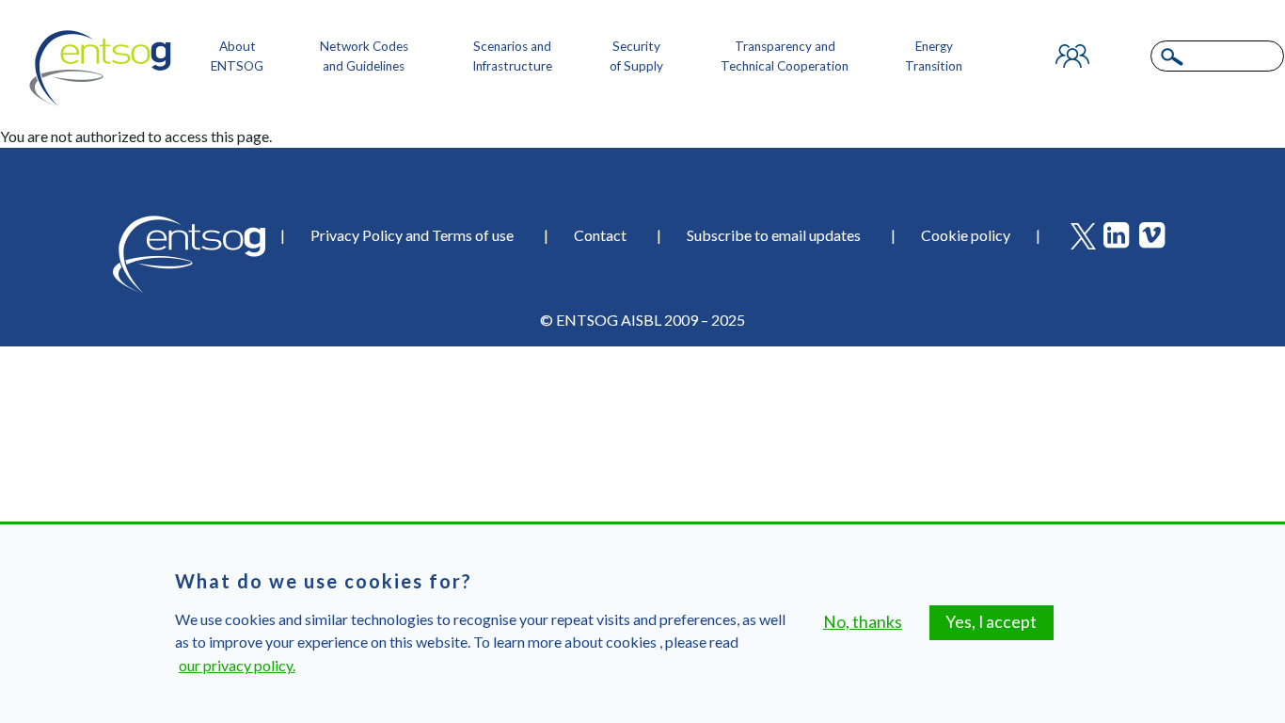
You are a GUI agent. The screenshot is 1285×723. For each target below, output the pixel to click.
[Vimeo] (1155, 240)
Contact (600, 235)
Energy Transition (933, 55)
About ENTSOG (237, 55)
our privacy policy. (237, 665)
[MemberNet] (1072, 56)
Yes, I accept (991, 622)
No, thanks (862, 622)
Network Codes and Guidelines (364, 55)
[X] (1086, 240)
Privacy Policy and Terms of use (412, 235)
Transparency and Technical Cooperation (785, 55)
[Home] (100, 68)
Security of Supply (636, 55)
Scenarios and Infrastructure (512, 55)
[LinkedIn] (1119, 240)
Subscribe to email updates (774, 235)
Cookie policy (965, 235)
